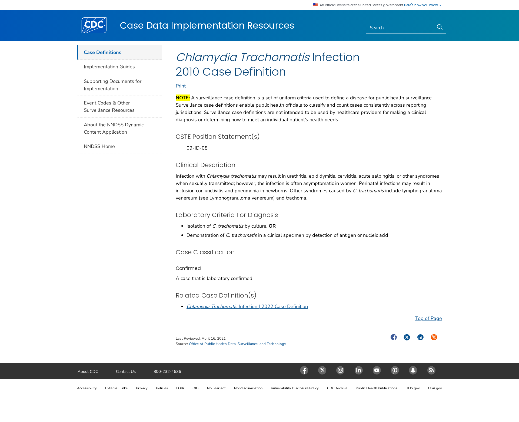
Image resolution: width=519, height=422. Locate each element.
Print (181, 86)
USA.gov (435, 388)
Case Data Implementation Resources (207, 25)
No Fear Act (216, 388)
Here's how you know (421, 5)
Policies (162, 388)
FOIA (180, 388)
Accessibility (87, 388)
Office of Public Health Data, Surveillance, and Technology (237, 343)
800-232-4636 (167, 371)
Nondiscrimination (248, 388)
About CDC (88, 371)
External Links (116, 388)
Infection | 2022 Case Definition (247, 306)
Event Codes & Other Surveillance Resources (109, 106)
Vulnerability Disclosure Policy (295, 388)
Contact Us (126, 371)
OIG (195, 388)
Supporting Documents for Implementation (112, 85)
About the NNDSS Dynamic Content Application (114, 128)
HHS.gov (412, 388)
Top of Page (428, 318)
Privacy (142, 388)
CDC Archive (337, 388)
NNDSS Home (99, 146)
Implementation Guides (109, 66)
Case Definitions (102, 52)
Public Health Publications (376, 388)
